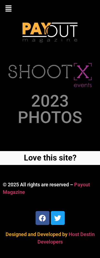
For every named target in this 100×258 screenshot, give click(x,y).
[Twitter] (58, 218)
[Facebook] (42, 218)
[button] (50, 9)
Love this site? (50, 157)
